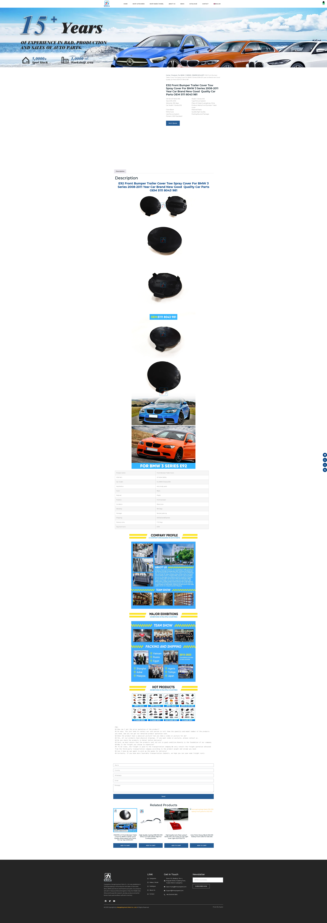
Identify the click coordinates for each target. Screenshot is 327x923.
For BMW (181, 75)
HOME (125, 4)
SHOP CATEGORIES (139, 4)
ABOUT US (172, 4)
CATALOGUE (193, 4)
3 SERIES (188, 75)
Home (168, 75)
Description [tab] (120, 141)
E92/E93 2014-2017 (198, 75)
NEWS (182, 4)
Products (174, 75)
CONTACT (205, 4)
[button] (159, 75)
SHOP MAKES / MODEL (157, 4)
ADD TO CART (125, 815)
